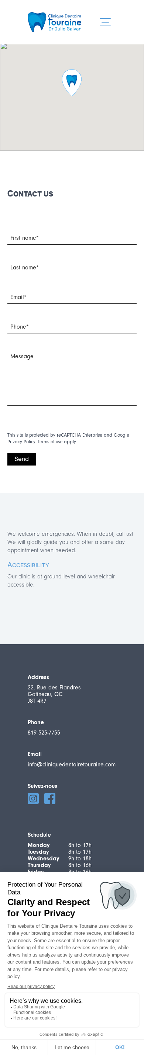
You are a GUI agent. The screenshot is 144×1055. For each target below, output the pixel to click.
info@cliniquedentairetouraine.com (72, 764)
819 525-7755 (44, 732)
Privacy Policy (21, 441)
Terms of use (50, 441)
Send (22, 459)
